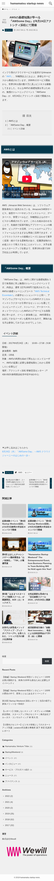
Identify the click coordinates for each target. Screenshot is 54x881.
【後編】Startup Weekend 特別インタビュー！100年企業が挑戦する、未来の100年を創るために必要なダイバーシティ (26, 680)
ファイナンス (12, 781)
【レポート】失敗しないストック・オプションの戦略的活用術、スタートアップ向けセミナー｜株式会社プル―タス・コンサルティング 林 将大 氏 (26, 714)
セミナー (28, 473)
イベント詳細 (19, 129)
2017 (9, 825)
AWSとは (13, 121)
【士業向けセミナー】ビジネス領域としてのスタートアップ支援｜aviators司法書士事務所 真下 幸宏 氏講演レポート (26, 728)
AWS (8, 76)
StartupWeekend (14, 752)
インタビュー (13, 764)
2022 (9, 796)
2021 (9, 802)
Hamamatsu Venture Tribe (18, 746)
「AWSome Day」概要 (20, 125)
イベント (8, 30)
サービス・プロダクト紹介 (18, 770)
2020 (9, 808)
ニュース (11, 775)
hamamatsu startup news (27, 3)
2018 (9, 819)
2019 (9, 814)
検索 (4, 656)
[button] (50, 3)
